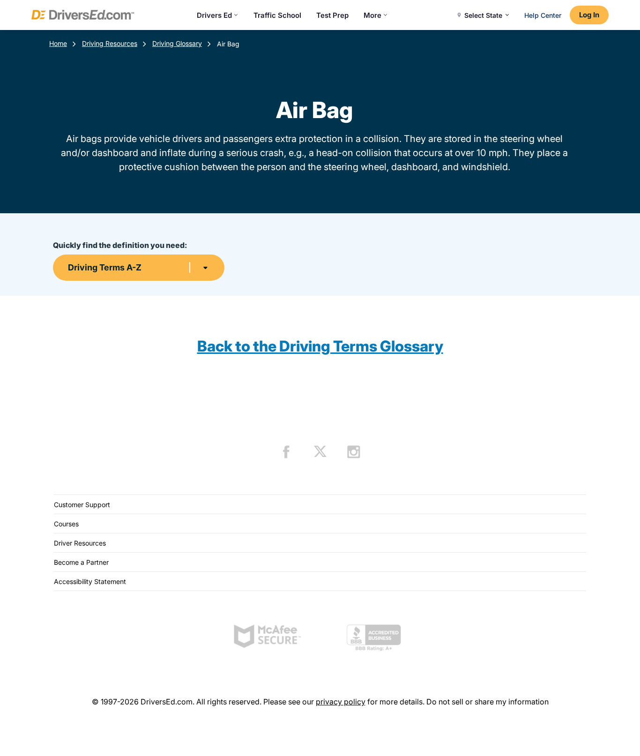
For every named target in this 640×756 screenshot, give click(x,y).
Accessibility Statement (90, 581)
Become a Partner (81, 562)
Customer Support (82, 505)
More (372, 15)
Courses (66, 524)
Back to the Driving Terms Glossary (320, 346)
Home (58, 43)
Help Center (542, 15)
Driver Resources (80, 543)
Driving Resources (109, 43)
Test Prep (332, 15)
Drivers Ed (214, 15)
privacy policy (340, 701)
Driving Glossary (177, 43)
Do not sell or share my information (487, 701)
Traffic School (277, 15)
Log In (589, 14)
